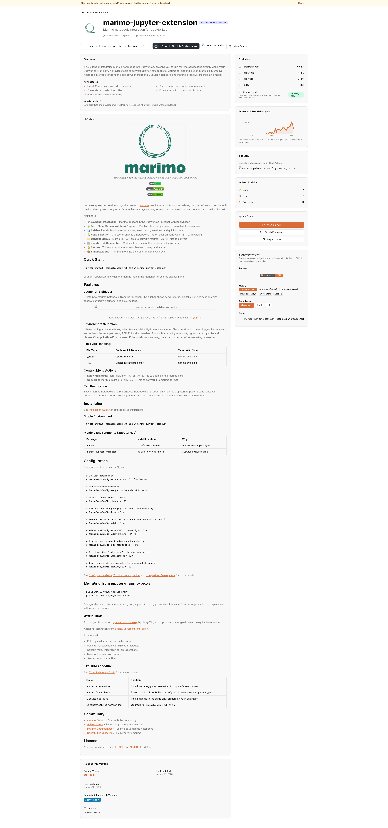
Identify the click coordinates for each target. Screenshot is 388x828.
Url (268, 305)
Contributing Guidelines (100, 732)
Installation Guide (99, 409)
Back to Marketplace (98, 12)
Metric (242, 286)
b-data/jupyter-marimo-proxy (131, 628)
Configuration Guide (100, 575)
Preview (243, 268)
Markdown (246, 305)
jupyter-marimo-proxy (124, 622)
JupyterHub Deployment (160, 575)
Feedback (165, 3)
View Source (240, 46)
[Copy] (143, 46)
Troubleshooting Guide (126, 575)
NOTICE (134, 747)
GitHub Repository (274, 232)
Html (259, 305)
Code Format (245, 301)
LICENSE (119, 747)
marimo (144, 205)
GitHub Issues (95, 724)
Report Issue (274, 239)
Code (242, 313)
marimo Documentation (100, 728)
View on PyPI (274, 225)
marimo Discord (96, 720)
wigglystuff (196, 317)
